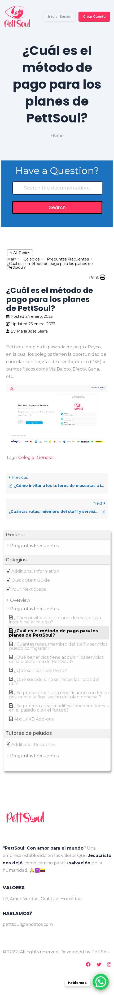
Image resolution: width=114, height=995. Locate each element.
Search (57, 207)
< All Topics (20, 252)
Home (57, 135)
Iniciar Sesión (59, 16)
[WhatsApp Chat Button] (101, 982)
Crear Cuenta (94, 16)
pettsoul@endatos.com (28, 924)
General (45, 457)
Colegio (26, 457)
